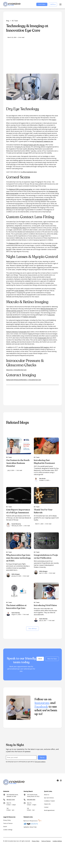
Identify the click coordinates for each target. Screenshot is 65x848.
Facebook (41, 707)
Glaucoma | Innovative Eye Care (16, 370)
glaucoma (51, 315)
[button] (60, 4)
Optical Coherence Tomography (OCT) (18, 208)
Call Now (53, 4)
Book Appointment (49, 810)
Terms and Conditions (40, 761)
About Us (46, 794)
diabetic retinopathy (29, 317)
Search (5, 826)
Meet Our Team (52, 659)
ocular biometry (19, 291)
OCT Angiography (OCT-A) (43, 338)
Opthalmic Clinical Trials (30, 827)
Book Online (41, 4)
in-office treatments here (29, 172)
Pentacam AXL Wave (19, 228)
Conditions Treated (49, 801)
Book (40, 659)
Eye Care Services (49, 798)
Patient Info (47, 804)
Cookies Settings (7, 829)
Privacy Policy (7, 820)
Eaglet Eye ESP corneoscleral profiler (36, 199)
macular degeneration (13, 317)
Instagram (42, 703)
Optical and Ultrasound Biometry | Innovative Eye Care (23, 380)
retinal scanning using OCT (14, 311)
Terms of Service (8, 823)
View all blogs (32, 629)
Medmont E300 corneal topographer (20, 189)
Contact (46, 807)
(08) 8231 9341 (11, 799)
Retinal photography (47, 309)
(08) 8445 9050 (31, 799)
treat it (54, 120)
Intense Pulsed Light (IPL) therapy (34, 145)
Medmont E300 (14, 243)
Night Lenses (10, 261)
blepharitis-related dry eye (44, 141)
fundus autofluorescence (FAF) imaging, (36, 347)
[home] (11, 4)
